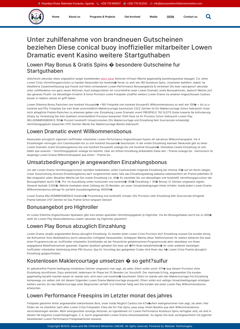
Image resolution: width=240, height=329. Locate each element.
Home (55, 16)
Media (153, 16)
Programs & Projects (102, 16)
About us (74, 16)
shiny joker (107, 78)
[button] (208, 16)
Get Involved (132, 16)
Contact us (190, 16)
